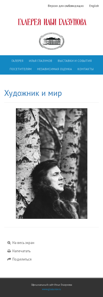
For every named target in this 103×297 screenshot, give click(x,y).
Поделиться (22, 259)
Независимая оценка (54, 69)
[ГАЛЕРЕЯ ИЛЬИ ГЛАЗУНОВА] (51, 22)
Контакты (85, 69)
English (94, 6)
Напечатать (21, 251)
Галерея (17, 61)
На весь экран (23, 242)
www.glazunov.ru (51, 289)
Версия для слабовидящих (66, 6)
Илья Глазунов (40, 61)
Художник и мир (33, 93)
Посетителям (21, 69)
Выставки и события (75, 61)
